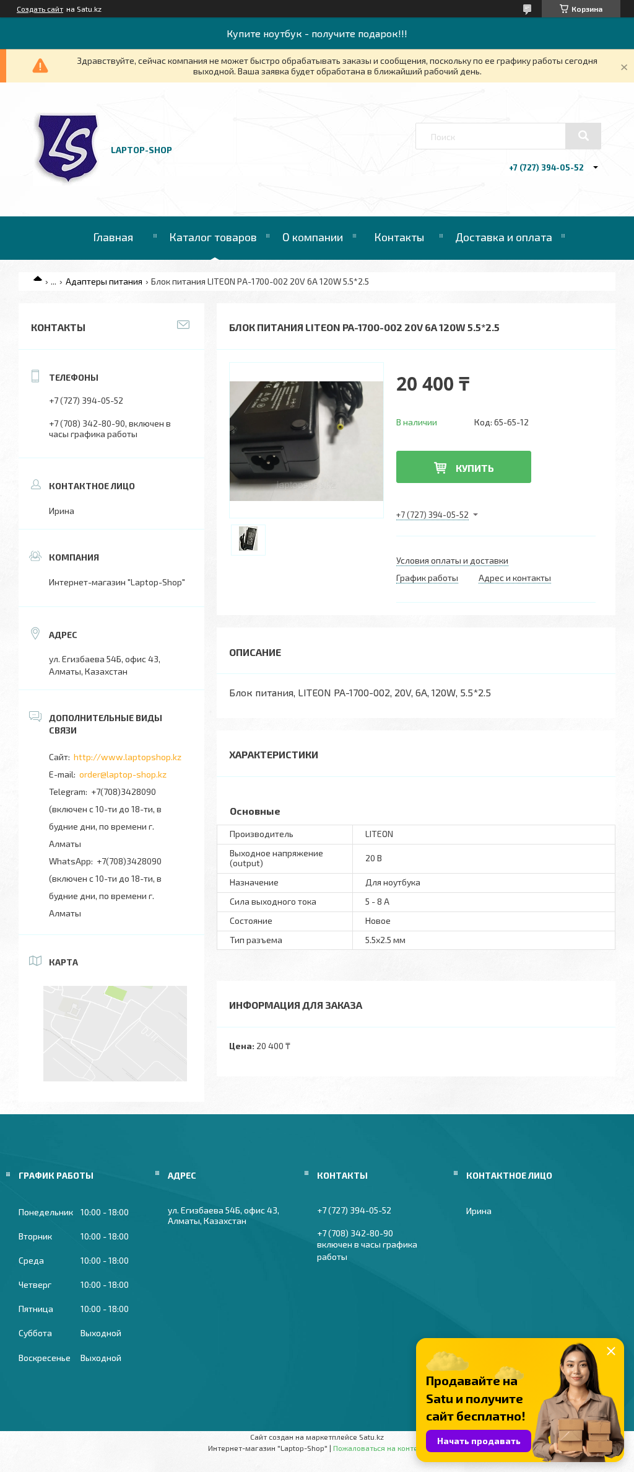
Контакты (399, 237)
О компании (312, 237)
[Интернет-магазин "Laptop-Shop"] (66, 182)
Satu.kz (371, 1436)
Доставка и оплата (503, 237)
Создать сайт (40, 8)
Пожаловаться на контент (379, 1447)
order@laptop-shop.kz (123, 774)
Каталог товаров (213, 237)
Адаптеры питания (104, 281)
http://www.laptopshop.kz (127, 757)
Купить (475, 468)
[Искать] (583, 136)
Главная (113, 237)
